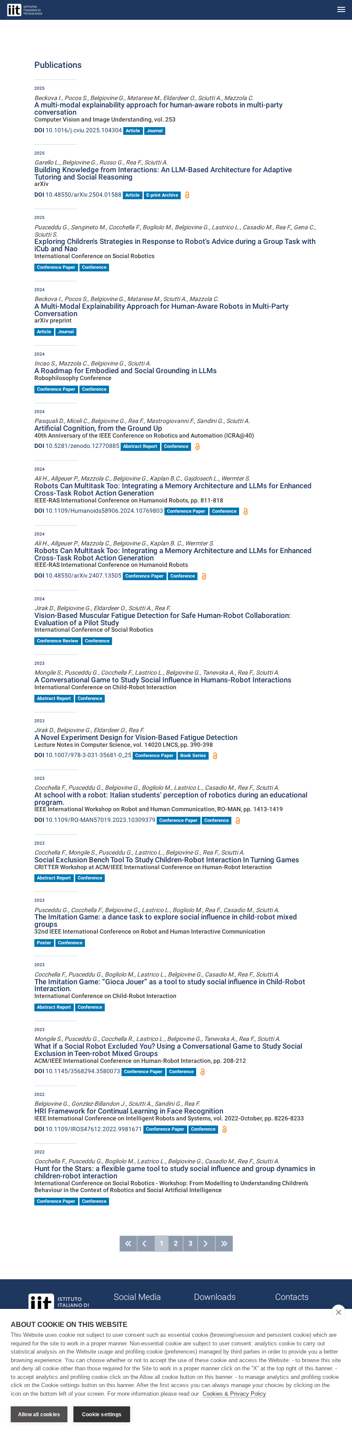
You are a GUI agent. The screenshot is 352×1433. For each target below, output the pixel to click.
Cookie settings (101, 1415)
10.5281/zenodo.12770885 (76, 445)
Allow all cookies (39, 1415)
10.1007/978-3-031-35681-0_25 (82, 754)
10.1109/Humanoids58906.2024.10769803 (98, 510)
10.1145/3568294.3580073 (77, 1071)
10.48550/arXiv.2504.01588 (77, 194)
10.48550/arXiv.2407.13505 (77, 575)
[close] (338, 1312)
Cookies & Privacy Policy (234, 1393)
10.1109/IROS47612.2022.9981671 (88, 1129)
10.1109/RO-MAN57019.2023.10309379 (94, 819)
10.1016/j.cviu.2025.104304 (78, 130)
